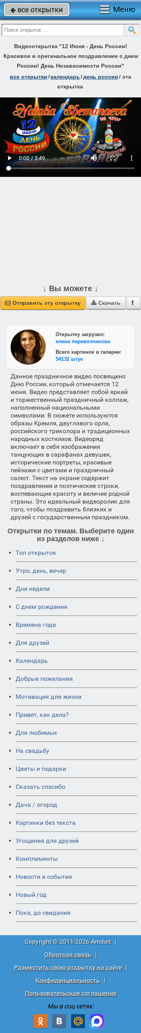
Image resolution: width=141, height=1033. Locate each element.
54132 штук (69, 359)
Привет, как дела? (42, 714)
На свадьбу (32, 750)
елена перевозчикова (83, 341)
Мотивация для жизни (48, 696)
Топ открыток (36, 552)
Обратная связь (67, 954)
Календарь (65, 77)
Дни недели (33, 588)
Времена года (36, 624)
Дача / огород (36, 804)
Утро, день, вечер (41, 570)
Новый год (31, 894)
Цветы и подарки (41, 768)
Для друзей (32, 642)
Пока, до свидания (43, 912)
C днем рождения (41, 606)
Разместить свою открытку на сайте (68, 967)
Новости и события (44, 876)
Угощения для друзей (47, 840)
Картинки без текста (46, 822)
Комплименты (37, 858)
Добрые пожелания (44, 678)
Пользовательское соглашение (70, 993)
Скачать (106, 303)
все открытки (37, 9)
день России (100, 77)
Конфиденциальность (68, 980)
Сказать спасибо (40, 786)
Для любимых (36, 732)
